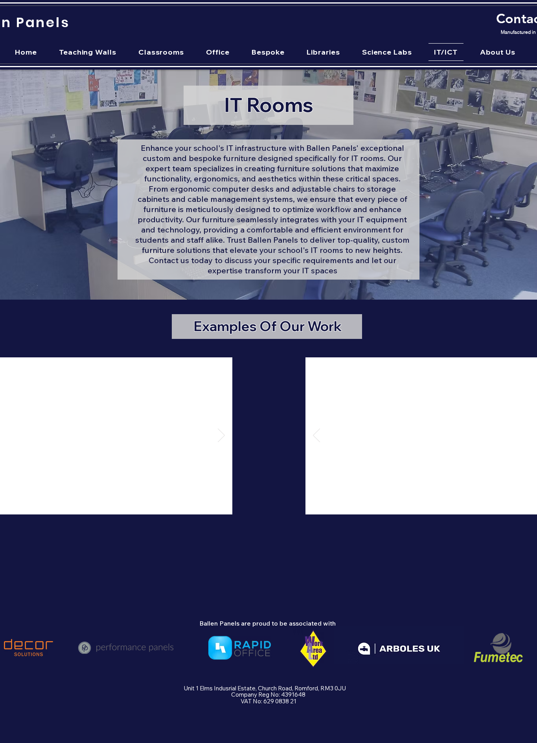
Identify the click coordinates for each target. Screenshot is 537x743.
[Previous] (316, 435)
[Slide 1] (75, 502)
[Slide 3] (95, 502)
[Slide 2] (85, 502)
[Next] (221, 435)
